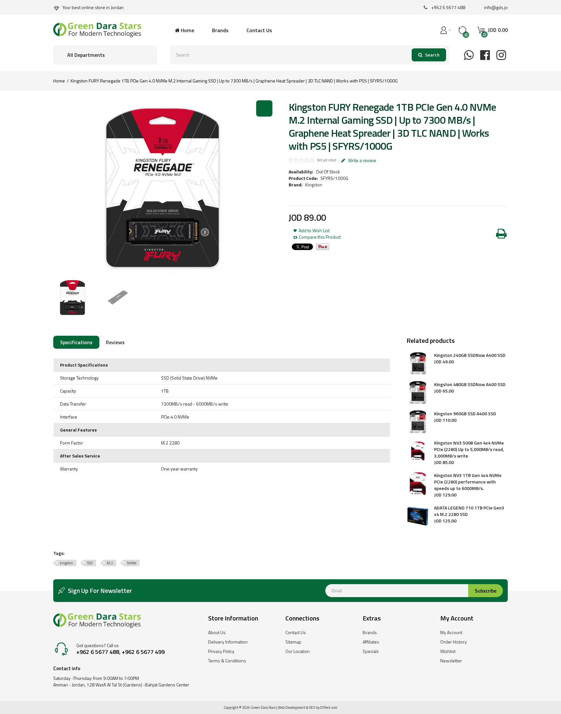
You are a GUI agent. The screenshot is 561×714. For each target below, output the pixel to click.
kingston (66, 563)
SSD (90, 563)
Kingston (313, 184)
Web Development (291, 707)
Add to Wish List (314, 230)
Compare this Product (320, 237)
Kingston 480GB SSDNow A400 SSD (469, 384)
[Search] (429, 54)
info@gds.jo (496, 7)
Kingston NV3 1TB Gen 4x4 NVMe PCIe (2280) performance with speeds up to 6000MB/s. (468, 482)
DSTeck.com (328, 707)
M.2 (110, 563)
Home (59, 80)
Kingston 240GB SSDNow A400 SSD (469, 355)
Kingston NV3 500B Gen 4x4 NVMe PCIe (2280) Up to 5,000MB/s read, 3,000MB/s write (469, 449)
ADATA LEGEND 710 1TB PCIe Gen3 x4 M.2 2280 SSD (469, 511)
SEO (312, 707)
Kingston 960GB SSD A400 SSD (465, 413)
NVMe (131, 563)
